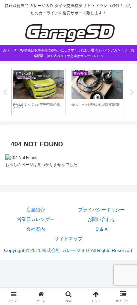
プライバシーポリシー (101, 209)
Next (132, 92)
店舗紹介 (35, 209)
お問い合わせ (101, 219)
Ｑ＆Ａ (101, 229)
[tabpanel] (38, 91)
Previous (5, 92)
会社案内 (35, 229)
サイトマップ (68, 238)
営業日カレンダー (35, 219)
